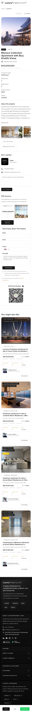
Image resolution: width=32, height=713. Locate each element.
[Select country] (5, 249)
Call (15, 709)
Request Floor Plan (8, 146)
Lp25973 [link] (8, 8)
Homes (7, 603)
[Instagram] (9, 638)
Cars (22, 603)
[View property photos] (16, 31)
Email (4, 240)
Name (4, 233)
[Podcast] (15, 638)
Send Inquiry (8, 267)
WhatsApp (25, 709)
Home (3, 8)
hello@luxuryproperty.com (12, 629)
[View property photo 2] (11, 132)
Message (5, 253)
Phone (4, 246)
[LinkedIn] (3, 638)
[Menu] (2, 2)
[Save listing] (28, 319)
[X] (12, 638)
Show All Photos (8, 141)
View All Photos (22, 42)
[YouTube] (6, 638)
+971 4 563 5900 (9, 627)
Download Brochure (7, 222)
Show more (4, 122)
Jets (6, 607)
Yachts (13, 607)
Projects (15, 603)
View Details (24, 376)
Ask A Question (7, 189)
